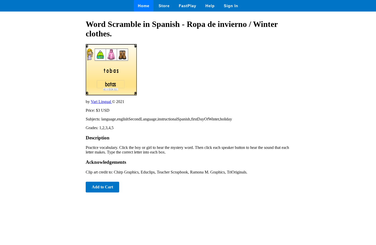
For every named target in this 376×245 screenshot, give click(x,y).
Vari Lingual (101, 101)
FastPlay (187, 6)
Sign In (231, 6)
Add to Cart (102, 187)
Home (143, 6)
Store (164, 6)
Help (210, 6)
